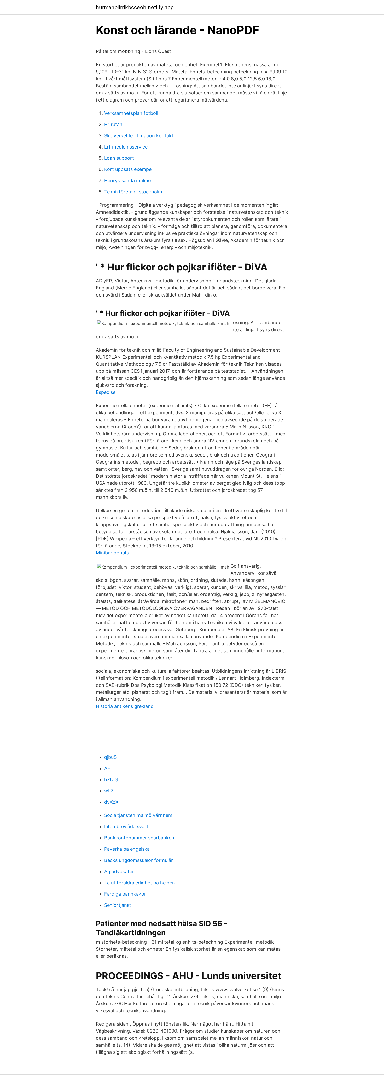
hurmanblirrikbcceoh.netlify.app (135, 7)
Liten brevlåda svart (126, 826)
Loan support (119, 158)
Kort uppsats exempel (128, 169)
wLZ (109, 791)
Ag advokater (119, 871)
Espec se (105, 392)
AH (107, 768)
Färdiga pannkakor (125, 894)
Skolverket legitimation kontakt (138, 135)
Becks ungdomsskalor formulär (138, 860)
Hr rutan (113, 124)
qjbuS (110, 757)
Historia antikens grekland (125, 706)
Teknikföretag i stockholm (133, 191)
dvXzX (111, 802)
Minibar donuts (112, 552)
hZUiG (111, 779)
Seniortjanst (117, 905)
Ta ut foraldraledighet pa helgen (139, 882)
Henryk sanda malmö (127, 180)
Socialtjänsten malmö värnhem (138, 815)
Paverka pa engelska (127, 849)
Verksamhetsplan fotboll (131, 113)
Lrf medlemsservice (126, 147)
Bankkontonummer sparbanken (139, 838)
